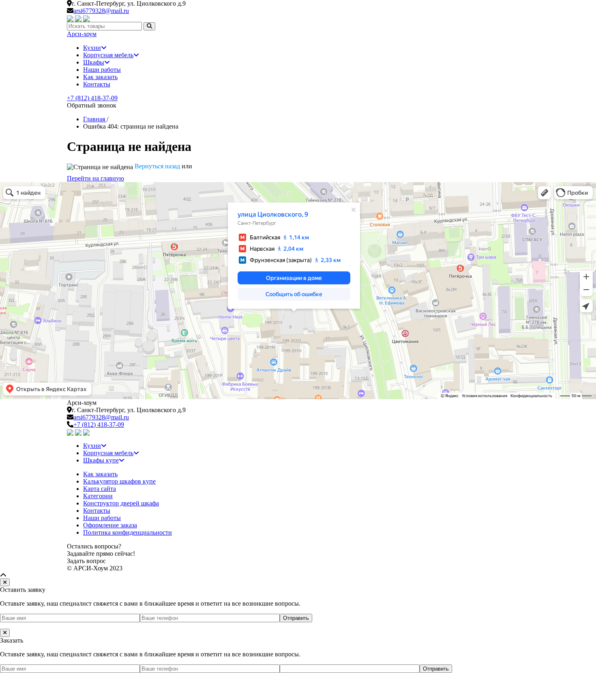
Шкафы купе (101, 460)
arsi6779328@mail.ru (101, 10)
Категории (98, 495)
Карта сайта (99, 488)
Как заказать (100, 76)
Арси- (81, 33)
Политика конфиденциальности (127, 532)
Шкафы (93, 62)
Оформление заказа (110, 525)
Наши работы (102, 69)
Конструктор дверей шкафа (121, 503)
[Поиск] (149, 26)
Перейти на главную (95, 178)
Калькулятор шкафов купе (119, 481)
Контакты (96, 84)
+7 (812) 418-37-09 (92, 98)
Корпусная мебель (108, 55)
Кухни (92, 47)
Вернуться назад (157, 166)
